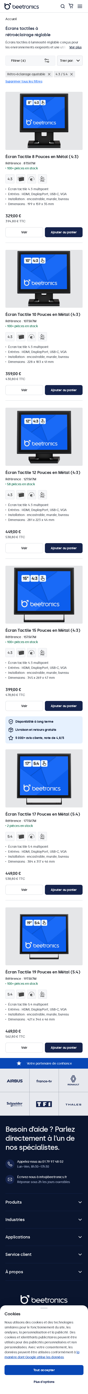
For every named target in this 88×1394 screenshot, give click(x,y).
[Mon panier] (71, 6)
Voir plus (75, 47)
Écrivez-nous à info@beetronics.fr (42, 1177)
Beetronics (29, 1297)
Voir (24, 232)
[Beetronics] (22, 6)
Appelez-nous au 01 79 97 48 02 (40, 1161)
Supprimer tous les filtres (23, 81)
